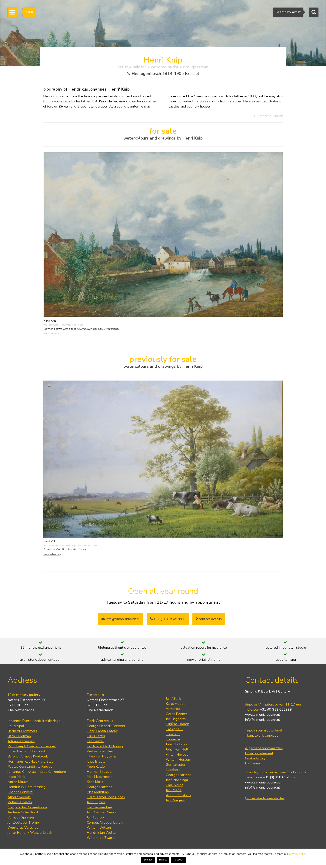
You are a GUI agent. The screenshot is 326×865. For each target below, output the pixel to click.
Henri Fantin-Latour (102, 731)
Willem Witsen (99, 827)
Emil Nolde (174, 785)
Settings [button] (148, 859)
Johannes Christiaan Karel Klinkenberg (37, 771)
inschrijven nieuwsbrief (264, 730)
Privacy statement (259, 753)
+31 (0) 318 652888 (169, 619)
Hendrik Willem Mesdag (27, 787)
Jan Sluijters (96, 802)
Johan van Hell (177, 749)
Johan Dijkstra (176, 744)
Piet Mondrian (98, 792)
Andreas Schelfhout (23, 812)
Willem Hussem (178, 759)
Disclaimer (253, 763)
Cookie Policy (255, 758)
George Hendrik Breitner (106, 726)
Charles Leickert (20, 792)
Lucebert (173, 769)
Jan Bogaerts (176, 719)
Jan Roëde (173, 790)
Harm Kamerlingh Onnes (106, 797)
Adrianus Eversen (21, 741)
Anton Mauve (18, 782)
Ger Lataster (175, 764)
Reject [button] (163, 859)
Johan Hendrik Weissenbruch (30, 832)
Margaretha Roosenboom (27, 807)
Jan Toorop (95, 817)
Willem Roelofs (20, 802)
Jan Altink (173, 698)
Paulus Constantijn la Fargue (30, 766)
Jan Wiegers (175, 800)
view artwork (51, 333)
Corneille (173, 739)
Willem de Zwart (100, 837)
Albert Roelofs (19, 797)
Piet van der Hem (100, 751)
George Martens (99, 787)
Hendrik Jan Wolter (102, 832)
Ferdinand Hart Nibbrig (105, 746)
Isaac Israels (96, 761)
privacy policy (297, 854)
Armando (173, 708)
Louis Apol (16, 726)
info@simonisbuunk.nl (122, 619)
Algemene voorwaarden (264, 748)
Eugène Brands (177, 724)
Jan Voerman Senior (102, 812)
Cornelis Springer (21, 817)
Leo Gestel (95, 741)
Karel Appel (175, 703)
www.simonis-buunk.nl (262, 714)
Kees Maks (95, 782)
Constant (173, 734)
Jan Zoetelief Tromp (23, 822)
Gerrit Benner (176, 714)
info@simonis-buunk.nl (262, 719)
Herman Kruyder (100, 771)
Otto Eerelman (19, 736)
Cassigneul (174, 729)
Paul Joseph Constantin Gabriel (32, 746)
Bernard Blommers (22, 731)
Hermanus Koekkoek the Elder (31, 761)
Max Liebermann (99, 776)
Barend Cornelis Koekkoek (28, 756)
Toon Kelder (96, 766)
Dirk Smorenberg (100, 807)
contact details (210, 619)
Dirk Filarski (96, 736)
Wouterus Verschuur (24, 827)
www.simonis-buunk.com (264, 782)
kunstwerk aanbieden (263, 735)
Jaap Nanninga (177, 780)
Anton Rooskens (178, 795)
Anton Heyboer (178, 754)
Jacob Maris (16, 776)
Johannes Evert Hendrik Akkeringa (34, 721)
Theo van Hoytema (101, 756)
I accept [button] (178, 859)
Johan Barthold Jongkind (26, 751)
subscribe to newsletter (265, 798)
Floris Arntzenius (100, 721)
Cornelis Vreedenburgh (105, 822)
